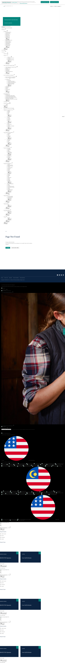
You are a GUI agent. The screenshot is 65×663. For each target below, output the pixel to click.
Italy (8, 176)
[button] (64, 331)
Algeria (9, 110)
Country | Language (57, 6)
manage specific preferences (23, 3)
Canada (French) (10, 197)
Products (5, 31)
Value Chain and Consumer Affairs (11, 67)
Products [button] (3, 29)
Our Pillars (9, 80)
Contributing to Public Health (10, 95)
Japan (8, 150)
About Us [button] (5, 55)
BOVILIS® (7, 34)
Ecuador (9, 136)
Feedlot (2, 586)
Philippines (9, 492)
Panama (9, 140)
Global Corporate (6, 103)
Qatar (8, 123)
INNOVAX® (8, 35)
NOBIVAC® (8, 36)
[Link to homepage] (5, 273)
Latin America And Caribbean (8, 132)
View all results (4, 566)
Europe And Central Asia (7, 163)
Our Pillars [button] (7, 79)
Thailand (9, 157)
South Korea (25, 493)
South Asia (5, 203)
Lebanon (9, 118)
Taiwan (9, 156)
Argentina (9, 133)
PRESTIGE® (8, 37)
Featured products (8, 32)
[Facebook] (59, 275)
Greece (8, 466)
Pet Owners (3, 50)
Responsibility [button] (6, 93)
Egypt (8, 112)
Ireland (9, 175)
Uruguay (9, 142)
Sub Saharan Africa (7, 210)
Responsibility (8, 94)
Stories (7, 88)
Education (9, 58)
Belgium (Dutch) (52, 463)
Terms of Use (6, 277)
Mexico (9, 139)
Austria (9, 164)
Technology (7, 70)
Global (5, 216)
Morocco (9, 119)
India (8, 204)
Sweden (9, 185)
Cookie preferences (22, 277)
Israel (8, 114)
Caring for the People (11, 83)
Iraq (8, 113)
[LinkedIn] (63, 275)
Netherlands (9, 177)
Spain (8, 184)
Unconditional (8, 89)
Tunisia (40, 494)
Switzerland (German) (11, 187)
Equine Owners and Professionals (7, 27)
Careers (5, 105)
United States (57, 519)
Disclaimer (10, 277)
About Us (5, 53)
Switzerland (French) (11, 186)
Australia (9, 148)
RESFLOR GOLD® (9, 40)
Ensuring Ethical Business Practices (11, 97)
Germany (9, 171)
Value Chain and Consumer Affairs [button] (9, 65)
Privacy (2, 277)
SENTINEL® (8, 43)
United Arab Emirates (14, 519)
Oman (8, 120)
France (9, 170)
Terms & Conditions (16, 277)
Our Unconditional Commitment (10, 76)
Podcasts (7, 68)
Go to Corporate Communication (6, 429)
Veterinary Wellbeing (11, 59)
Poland (9, 179)
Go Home (7, 247)
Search (63, 116)
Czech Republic (10, 167)
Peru (8, 141)
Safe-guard (3, 537)
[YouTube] (61, 275)
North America (6, 195)
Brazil (8, 134)
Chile (46, 464)
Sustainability (8, 69)
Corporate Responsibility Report (10, 96)
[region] (32, 2)
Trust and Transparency (9, 71)
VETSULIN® (8, 45)
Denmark (9, 168)
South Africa (9, 211)
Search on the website (15, 247)
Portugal (25, 492)
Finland (9, 169)
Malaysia (9, 151)
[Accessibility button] (62, 280)
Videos (7, 90)
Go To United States (32, 460)
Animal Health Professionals (6, 26)
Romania (9, 180)
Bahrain (9, 111)
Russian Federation (10, 183)
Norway (9, 178)
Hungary (9, 174)
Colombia (54, 464)
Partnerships (7, 86)
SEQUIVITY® (8, 44)
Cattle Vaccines (3, 533)
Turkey (48, 494)
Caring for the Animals (11, 81)
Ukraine (55, 494)
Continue (2, 460)
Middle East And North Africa (8, 109)
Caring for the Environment (12, 82)
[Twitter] (57, 275)
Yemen (9, 126)
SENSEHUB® (8, 42)
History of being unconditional (10, 77)
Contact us (51, 6)
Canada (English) (10, 196)
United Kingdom (10, 189)
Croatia (9, 166)
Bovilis (2, 535)
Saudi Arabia (10, 124)
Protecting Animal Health (9, 98)
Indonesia (9, 149)
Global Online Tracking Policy (7, 2)
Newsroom (5, 101)
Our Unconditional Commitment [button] (9, 75)
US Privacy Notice (14, 2)
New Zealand (10, 152)
